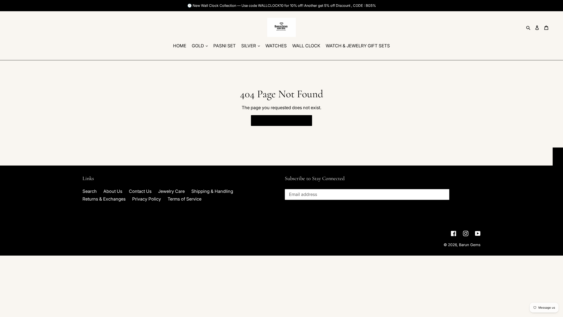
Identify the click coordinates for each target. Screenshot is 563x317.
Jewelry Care (171, 191)
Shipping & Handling (212, 191)
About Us (112, 191)
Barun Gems (470, 245)
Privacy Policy (146, 199)
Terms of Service (184, 199)
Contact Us (140, 191)
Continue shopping (278, 120)
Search (89, 191)
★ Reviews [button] (558, 164)
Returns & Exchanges (104, 199)
